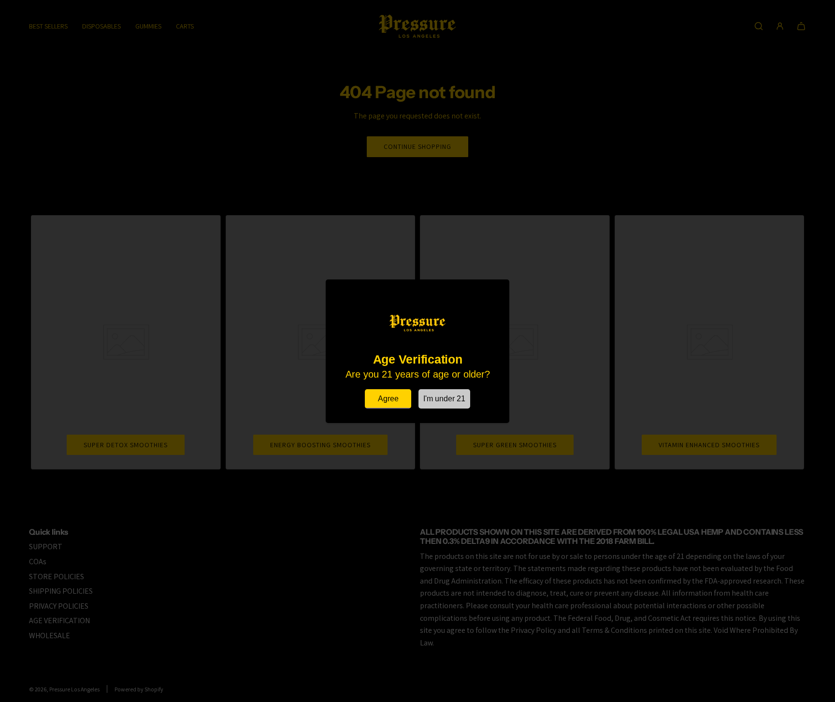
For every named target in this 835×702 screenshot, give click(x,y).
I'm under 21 (444, 399)
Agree (388, 399)
